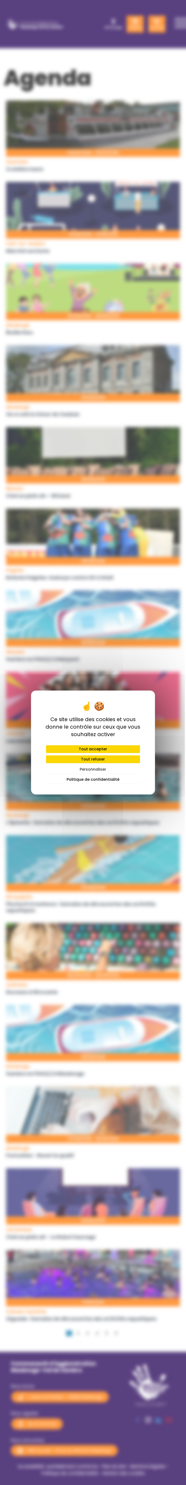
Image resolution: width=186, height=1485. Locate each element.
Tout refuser (93, 759)
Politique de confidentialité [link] (93, 779)
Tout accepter (93, 749)
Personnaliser (93, 769)
